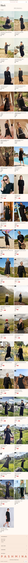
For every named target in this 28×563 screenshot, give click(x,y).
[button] (1, 2)
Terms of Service (5, 561)
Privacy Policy (2, 561)
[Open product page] (7, 21)
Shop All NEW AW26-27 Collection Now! (14, 0)
